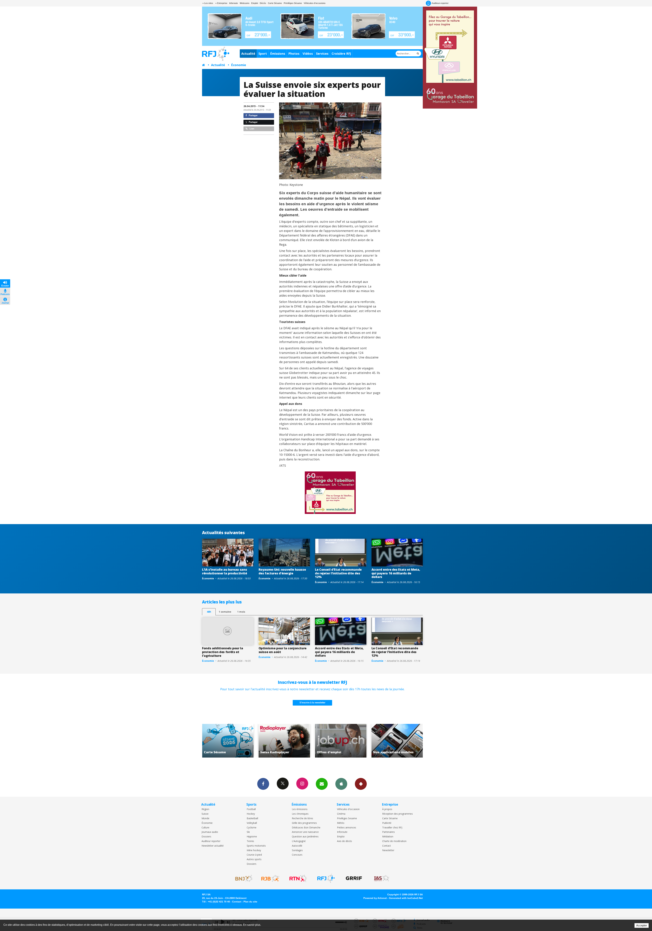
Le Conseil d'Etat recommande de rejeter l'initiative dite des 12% (338, 573)
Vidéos (308, 53)
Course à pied (254, 854)
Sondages (297, 850)
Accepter (641, 925)
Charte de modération (394, 841)
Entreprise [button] (222, 3)
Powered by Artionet (375, 898)
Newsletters (322, 784)
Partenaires (388, 832)
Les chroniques (300, 813)
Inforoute (233, 3)
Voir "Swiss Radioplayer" (227, 741)
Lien (251, 128)
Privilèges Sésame (293, 3)
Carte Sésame (275, 3)
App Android (361, 784)
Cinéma (341, 813)
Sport (262, 53)
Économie (238, 65)
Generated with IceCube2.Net (406, 898)
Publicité (386, 823)
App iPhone (341, 784)
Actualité (248, 53)
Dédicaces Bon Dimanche (306, 827)
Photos (293, 53)
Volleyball (252, 823)
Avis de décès (344, 841)
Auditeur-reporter (440, 3)
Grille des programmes (304, 823)
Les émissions (299, 809)
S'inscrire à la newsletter (312, 702)
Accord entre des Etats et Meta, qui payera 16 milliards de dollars (396, 573)
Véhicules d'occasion (348, 809)
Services (322, 53)
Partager (253, 115)
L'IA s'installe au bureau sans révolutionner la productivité (224, 571)
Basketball (252, 818)
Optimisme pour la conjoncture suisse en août (283, 650)
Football (251, 809)
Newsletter (388, 850)
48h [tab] (209, 611)
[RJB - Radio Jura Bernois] (270, 878)
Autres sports (254, 859)
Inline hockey (254, 850)
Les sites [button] (208, 3)
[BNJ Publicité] (242, 878)
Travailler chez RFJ (392, 827)
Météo (340, 823)
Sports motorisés (256, 845)
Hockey (251, 813)
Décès (263, 3)
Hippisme (252, 836)
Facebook (263, 784)
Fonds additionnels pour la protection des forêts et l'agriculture (222, 651)
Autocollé (297, 845)
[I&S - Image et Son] (381, 878)
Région (205, 809)
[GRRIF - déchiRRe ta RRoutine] (354, 878)
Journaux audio (210, 832)
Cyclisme (251, 827)
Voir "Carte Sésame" (397, 741)
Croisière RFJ (341, 53)
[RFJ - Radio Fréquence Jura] (326, 878)
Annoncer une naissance (305, 832)
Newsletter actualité (213, 845)
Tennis (250, 841)
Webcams (244, 3)
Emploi (254, 3)
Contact (386, 845)
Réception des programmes (397, 813)
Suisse (205, 813)
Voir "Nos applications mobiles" (340, 741)
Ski (248, 832)
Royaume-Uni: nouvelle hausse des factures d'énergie (282, 571)
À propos (387, 809)
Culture (205, 827)
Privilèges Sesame (347, 818)
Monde (205, 818)
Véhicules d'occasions (314, 3)
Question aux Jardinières (305, 836)
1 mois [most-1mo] (241, 611)
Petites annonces (346, 827)
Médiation (387, 836)
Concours (297, 854)
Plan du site (250, 901)
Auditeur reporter (211, 841)
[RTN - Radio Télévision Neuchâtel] (298, 878)
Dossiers (206, 836)
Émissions (277, 53)
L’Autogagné (299, 841)
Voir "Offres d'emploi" (284, 741)
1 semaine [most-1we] (225, 611)
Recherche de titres (302, 818)
